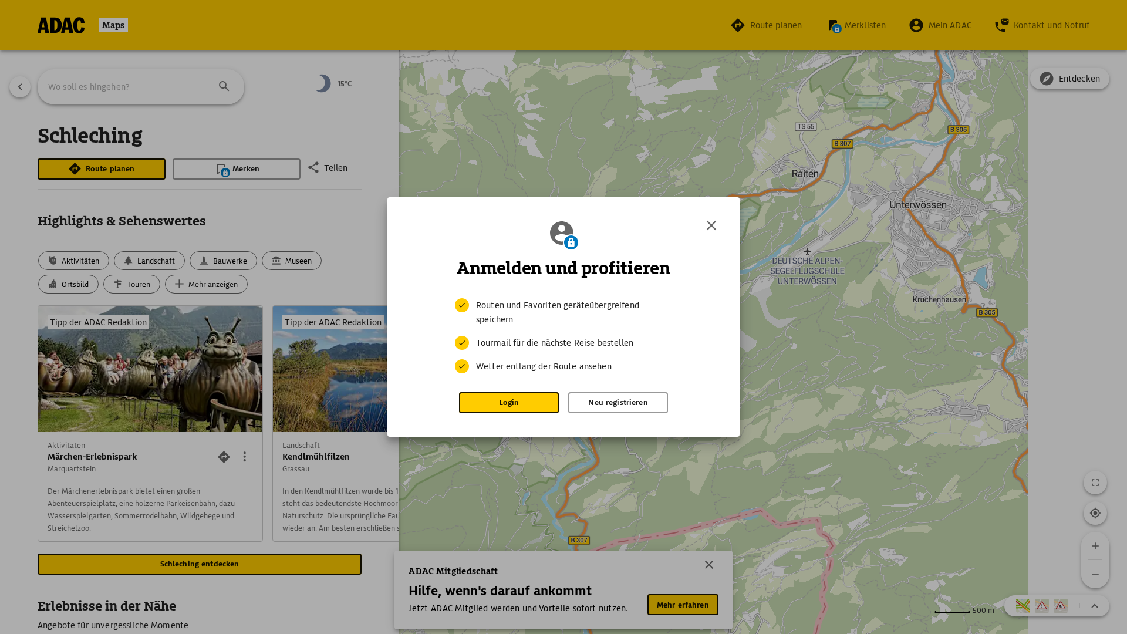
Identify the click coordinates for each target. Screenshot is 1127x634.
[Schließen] (711, 225)
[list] (563, 335)
